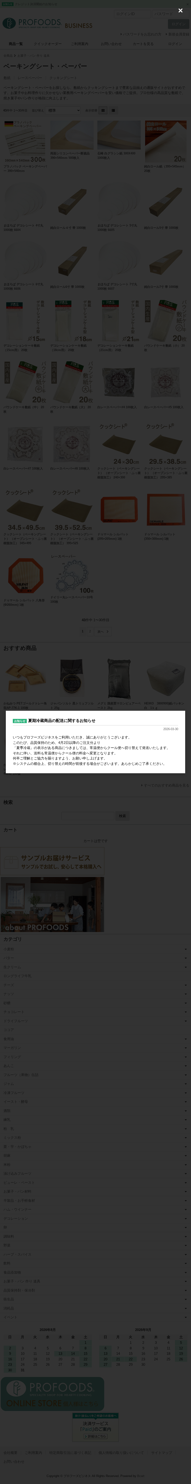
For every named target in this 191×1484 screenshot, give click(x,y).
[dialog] (95, 742)
